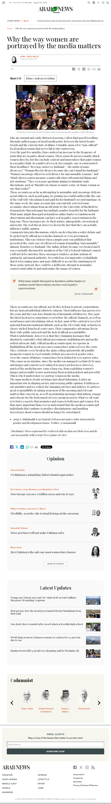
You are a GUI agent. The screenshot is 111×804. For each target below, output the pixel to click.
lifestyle (43, 779)
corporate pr (78, 774)
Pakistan (7, 775)
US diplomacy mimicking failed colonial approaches (42, 475)
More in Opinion (55, 564)
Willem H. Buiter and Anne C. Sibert (28, 508)
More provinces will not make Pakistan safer (37, 533)
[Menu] (3, 2)
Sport (41, 783)
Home (9, 28)
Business (7, 792)
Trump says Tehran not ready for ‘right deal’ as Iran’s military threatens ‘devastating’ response (43, 599)
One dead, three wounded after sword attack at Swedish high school (47, 624)
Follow (47, 447)
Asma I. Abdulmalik (29, 56)
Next (99, 702)
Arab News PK (18, 3)
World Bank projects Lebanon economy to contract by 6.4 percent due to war (45, 639)
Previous (11, 702)
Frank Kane (84, 708)
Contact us (78, 778)
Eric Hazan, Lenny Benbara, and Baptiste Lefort (35, 489)
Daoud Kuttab (18, 470)
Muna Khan (16, 547)
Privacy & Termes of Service (85, 785)
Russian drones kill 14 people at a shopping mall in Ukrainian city (45, 650)
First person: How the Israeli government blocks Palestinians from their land (46, 612)
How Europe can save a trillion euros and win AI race (42, 494)
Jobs (41, 788)
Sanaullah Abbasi (19, 528)
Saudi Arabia (9, 779)
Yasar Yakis (27, 708)
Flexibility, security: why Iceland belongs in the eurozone (45, 513)
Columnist (22, 680)
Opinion (55, 458)
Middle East (9, 783)
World (25, 21)
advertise (77, 782)
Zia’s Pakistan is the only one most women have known (43, 552)
